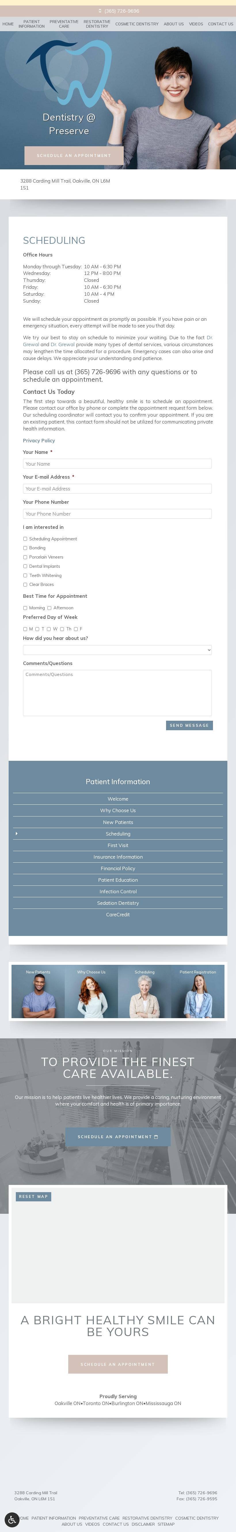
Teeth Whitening (45, 575)
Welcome (118, 799)
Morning (37, 607)
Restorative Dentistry (147, 1518)
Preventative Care (99, 1518)
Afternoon (63, 607)
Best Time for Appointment (55, 596)
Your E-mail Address (48, 477)
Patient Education (118, 880)
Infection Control (118, 891)
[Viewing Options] (12, 1520)
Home (8, 24)
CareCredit (118, 914)
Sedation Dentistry (118, 903)
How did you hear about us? (55, 638)
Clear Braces (41, 584)
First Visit (118, 845)
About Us (174, 24)
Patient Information (118, 781)
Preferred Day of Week (50, 617)
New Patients (118, 822)
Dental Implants (44, 566)
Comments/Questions (48, 663)
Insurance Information (118, 857)
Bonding (37, 547)
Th (68, 629)
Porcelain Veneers (46, 557)
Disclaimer (143, 1524)
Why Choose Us (118, 810)
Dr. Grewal (63, 344)
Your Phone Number (46, 502)
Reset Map (33, 1196)
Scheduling (118, 834)
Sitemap (166, 1524)
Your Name (37, 452)
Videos (196, 24)
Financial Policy (118, 868)
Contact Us (220, 24)
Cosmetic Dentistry (137, 24)
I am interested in (43, 527)
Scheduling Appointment (53, 539)
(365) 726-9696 (98, 372)
